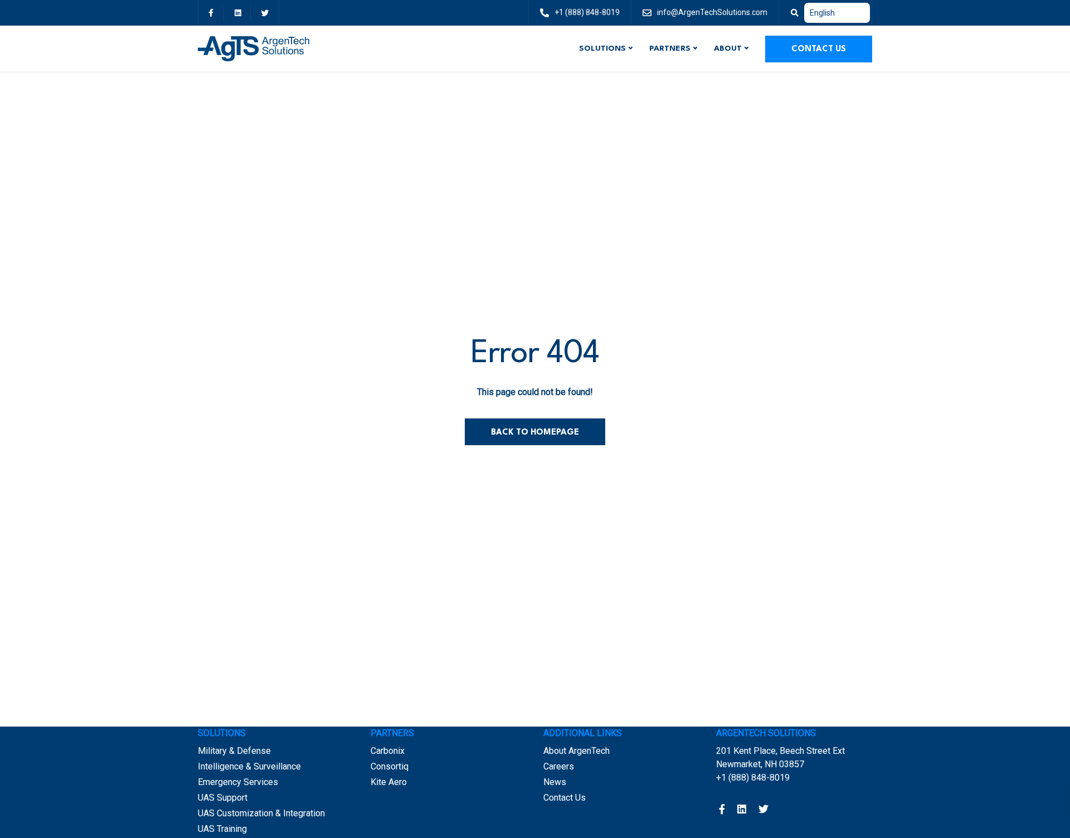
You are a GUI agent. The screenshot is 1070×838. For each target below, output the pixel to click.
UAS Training (222, 829)
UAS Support (222, 797)
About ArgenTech (576, 751)
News (554, 782)
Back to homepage (535, 432)
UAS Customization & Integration (261, 813)
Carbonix (388, 751)
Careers (558, 766)
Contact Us (818, 49)
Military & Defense (234, 751)
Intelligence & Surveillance (249, 766)
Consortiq (389, 766)
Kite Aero (389, 782)
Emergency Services (238, 782)
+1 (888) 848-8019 (753, 777)
